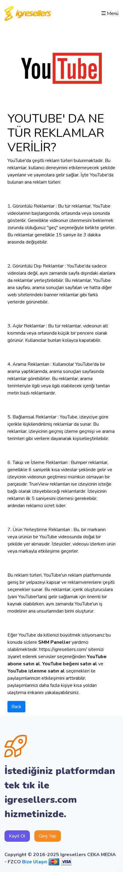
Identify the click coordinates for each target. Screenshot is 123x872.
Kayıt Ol (17, 836)
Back (16, 706)
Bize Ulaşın (34, 862)
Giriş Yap (47, 836)
